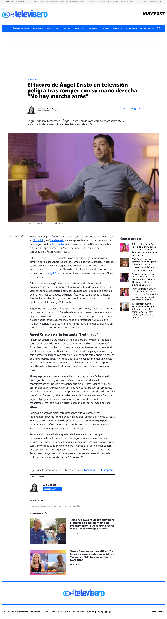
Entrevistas (131, 28)
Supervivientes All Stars (157, 2)
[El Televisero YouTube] (106, 612)
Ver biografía (50, 489)
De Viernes (131, 2)
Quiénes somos (70, 612)
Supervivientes (63, 28)
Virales (105, 28)
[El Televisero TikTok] (110, 612)
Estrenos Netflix (20, 2)
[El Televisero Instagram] (102, 612)
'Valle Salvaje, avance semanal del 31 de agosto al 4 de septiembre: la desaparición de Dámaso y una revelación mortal (145, 264)
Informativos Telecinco (49, 2)
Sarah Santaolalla (87, 2)
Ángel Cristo (54, 273)
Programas (93, 28)
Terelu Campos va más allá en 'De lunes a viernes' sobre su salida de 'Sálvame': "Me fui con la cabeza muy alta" (92, 555)
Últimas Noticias (21, 28)
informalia (67, 506)
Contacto (80, 612)
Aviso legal (7, 612)
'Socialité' (38, 240)
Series (49, 28)
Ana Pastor (142, 2)
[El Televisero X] (99, 612)
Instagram (107, 470)
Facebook (89, 470)
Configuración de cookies (38, 612)
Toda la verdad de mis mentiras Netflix (111, 2)
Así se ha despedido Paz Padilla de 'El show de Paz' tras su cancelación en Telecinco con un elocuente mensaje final (144, 249)
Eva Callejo (47, 109)
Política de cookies (56, 612)
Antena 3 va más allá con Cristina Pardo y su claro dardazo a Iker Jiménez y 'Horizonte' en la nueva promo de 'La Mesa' (143, 279)
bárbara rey (46, 506)
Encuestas (117, 28)
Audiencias (79, 28)
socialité (76, 506)
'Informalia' (58, 244)
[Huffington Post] (153, 14)
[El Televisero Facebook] (95, 612)
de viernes (56, 506)
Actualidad (38, 28)
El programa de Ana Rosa (69, 2)
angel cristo (34, 506)
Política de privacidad (20, 612)
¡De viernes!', (57, 240)
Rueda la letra (34, 2)
